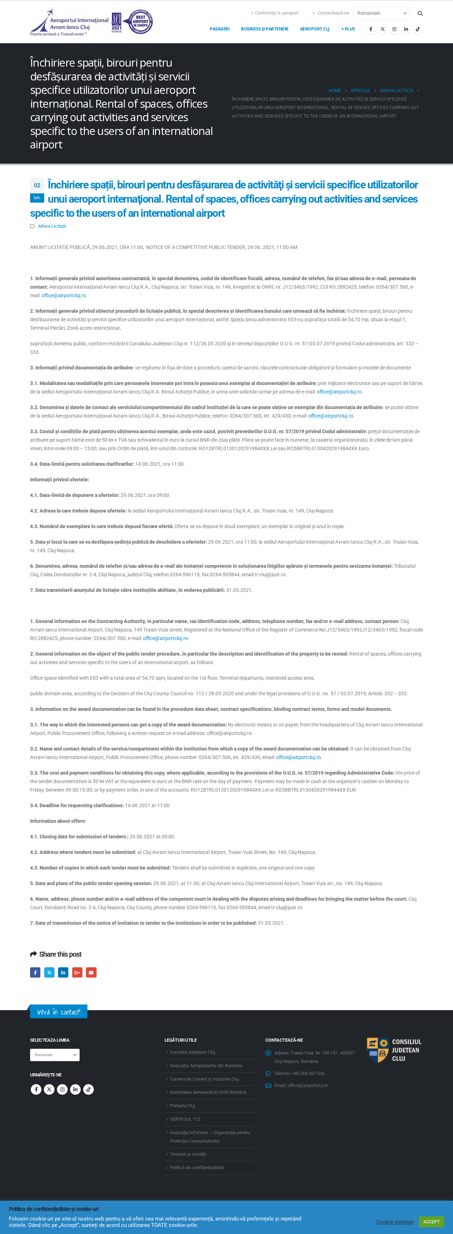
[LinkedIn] (406, 29)
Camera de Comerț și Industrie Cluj (204, 1079)
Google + (77, 972)
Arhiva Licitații (52, 226)
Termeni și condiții (188, 1154)
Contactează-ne (333, 13)
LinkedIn (63, 972)
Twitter (49, 972)
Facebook (35, 972)
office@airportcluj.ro (63, 295)
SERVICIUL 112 (185, 1119)
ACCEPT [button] (431, 1221)
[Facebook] (371, 29)
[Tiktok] (418, 29)
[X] (383, 29)
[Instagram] (394, 29)
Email (91, 972)
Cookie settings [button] (395, 1222)
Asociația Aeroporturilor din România (206, 1065)
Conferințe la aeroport (276, 13)
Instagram (62, 1089)
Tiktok (88, 1089)
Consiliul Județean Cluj (192, 1052)
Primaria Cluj (182, 1105)
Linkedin (75, 1089)
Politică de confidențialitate (197, 1167)
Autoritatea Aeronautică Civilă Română (208, 1092)
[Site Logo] (92, 22)
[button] (420, 13)
